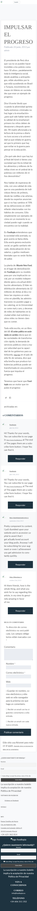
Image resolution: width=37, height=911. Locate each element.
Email (2, 769)
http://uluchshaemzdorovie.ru (18, 518)
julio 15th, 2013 (14, 474)
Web (8, 682)
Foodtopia (12, 425)
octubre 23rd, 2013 (15, 580)
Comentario (9, 647)
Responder (20, 458)
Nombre (10, 664)
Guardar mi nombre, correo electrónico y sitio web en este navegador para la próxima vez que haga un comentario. (18, 697)
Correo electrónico (15, 673)
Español (16, 2)
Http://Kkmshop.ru (15, 577)
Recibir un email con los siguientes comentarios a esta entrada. (18, 713)
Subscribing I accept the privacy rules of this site (16, 776)
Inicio (20, 407)
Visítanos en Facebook (9, 795)
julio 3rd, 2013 (13, 428)
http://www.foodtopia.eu (14, 440)
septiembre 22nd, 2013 (16, 521)
